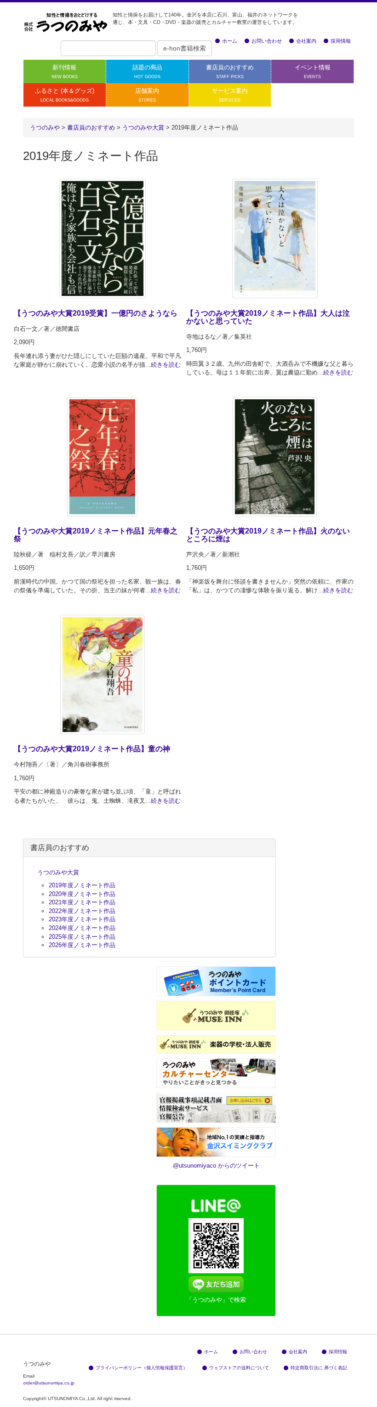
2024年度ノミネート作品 (82, 928)
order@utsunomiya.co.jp (48, 1382)
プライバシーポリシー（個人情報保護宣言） (142, 1367)
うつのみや (45, 127)
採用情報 (341, 41)
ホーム (229, 41)
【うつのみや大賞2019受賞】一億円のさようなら (95, 313)
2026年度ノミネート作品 (82, 945)
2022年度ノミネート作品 (82, 911)
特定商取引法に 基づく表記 (319, 1367)
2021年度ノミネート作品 (82, 902)
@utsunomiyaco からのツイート (216, 1165)
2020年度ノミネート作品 (82, 894)
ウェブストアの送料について (239, 1367)
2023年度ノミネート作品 (82, 919)
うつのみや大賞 (58, 872)
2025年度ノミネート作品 (82, 936)
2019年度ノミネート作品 (82, 885)
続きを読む (166, 364)
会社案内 (306, 41)
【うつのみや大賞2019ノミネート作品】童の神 (92, 749)
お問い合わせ (266, 41)
